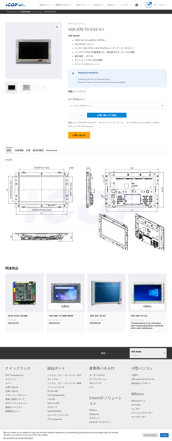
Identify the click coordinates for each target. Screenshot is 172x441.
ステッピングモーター (142, 412)
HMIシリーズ (95, 383)
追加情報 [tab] (19, 150)
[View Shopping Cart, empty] (148, 4)
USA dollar (136, 351)
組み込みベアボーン (141, 383)
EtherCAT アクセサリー (100, 422)
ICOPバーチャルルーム (16, 403)
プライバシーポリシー (16, 395)
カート (8, 383)
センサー (135, 409)
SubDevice (94, 414)
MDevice (93, 410)
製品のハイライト (14, 407)
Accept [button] (164, 435)
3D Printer (135, 404)
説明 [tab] (9, 150)
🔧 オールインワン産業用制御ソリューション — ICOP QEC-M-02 (31, 12)
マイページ (10, 379)
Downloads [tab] (51, 150)
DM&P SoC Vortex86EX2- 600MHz (145, 122)
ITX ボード (52, 407)
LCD (91, 387)
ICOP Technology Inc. (85, 126)
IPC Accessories (54, 419)
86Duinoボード (138, 400)
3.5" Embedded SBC (56, 395)
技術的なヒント (12, 411)
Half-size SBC (53, 403)
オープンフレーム (76, 23)
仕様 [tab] (28, 150)
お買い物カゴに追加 (106, 115)
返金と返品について (15, 399)
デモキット (94, 418)
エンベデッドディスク (58, 415)
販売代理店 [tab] (38, 150)
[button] (50, 5)
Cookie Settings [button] (150, 435)
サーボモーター (138, 416)
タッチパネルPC (97, 375)
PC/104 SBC (52, 391)
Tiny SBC (51, 399)
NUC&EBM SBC (54, 411)
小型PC (134, 375)
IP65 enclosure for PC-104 (142, 379)
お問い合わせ (79, 135)
